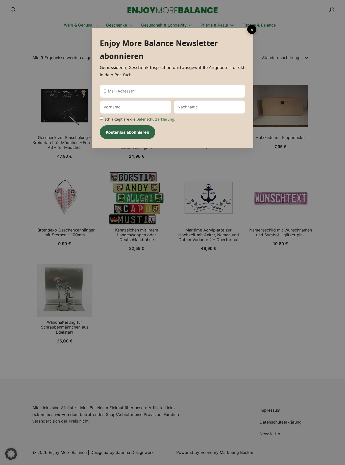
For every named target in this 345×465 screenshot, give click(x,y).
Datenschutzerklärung (155, 119)
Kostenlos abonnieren (127, 132)
